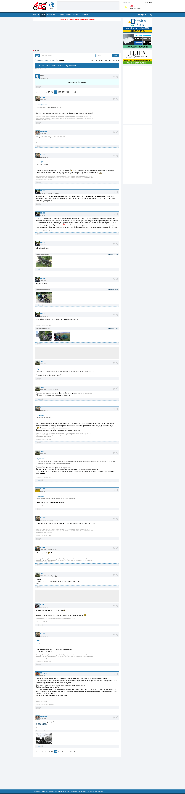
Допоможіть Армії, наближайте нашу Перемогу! (77, 19)
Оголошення (51, 15)
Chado (42, 97)
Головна (38, 60)
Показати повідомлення (77, 82)
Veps (56, 576)
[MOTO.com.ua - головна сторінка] (40, 9)
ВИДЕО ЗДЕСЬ (41, 724)
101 (63, 92)
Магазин (100, 791)
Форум (43, 15)
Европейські (100, 60)
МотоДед (43, 131)
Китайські (108, 60)
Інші (92, 60)
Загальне (60, 60)
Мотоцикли (49, 60)
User (42, 605)
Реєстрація (142, 15)
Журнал (61, 15)
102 (67, 92)
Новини (36, 15)
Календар (84, 15)
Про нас (83, 791)
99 (56, 92)
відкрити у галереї (113, 254)
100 (59, 92)
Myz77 (42, 191)
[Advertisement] (88, 6)
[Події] (51, 6)
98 (52, 92)
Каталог (68, 15)
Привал (76, 15)
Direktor (57, 193)
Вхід (150, 15)
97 (49, 92)
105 (74, 92)
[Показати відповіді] (114, 77)
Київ (129, 2)
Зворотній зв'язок (75, 791)
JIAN (42, 361)
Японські (116, 60)
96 (46, 92)
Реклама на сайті (92, 791)
